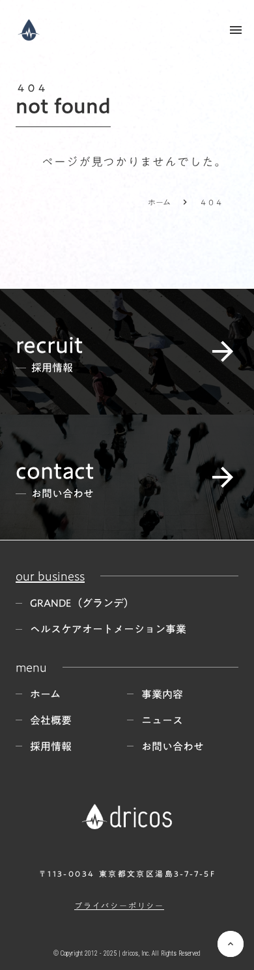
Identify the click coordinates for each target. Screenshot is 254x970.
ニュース (162, 720)
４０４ (211, 202)
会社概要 (51, 720)
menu (236, 30)
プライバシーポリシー (119, 905)
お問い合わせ (172, 746)
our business (50, 575)
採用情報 (51, 746)
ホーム (159, 202)
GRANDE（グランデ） (82, 603)
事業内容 (162, 694)
